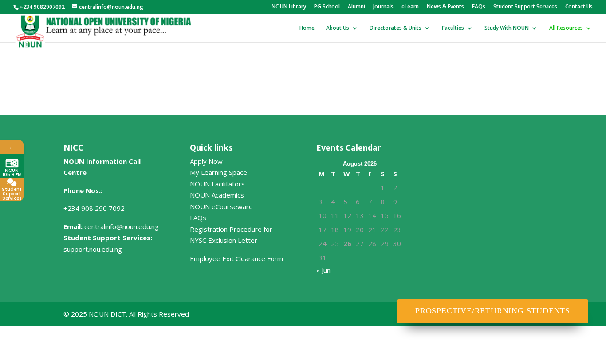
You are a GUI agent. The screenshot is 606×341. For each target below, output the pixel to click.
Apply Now (206, 161)
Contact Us (579, 7)
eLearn (410, 7)
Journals (383, 7)
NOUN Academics (217, 194)
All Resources (566, 28)
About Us (337, 28)
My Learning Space (218, 172)
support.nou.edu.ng (92, 249)
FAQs (478, 7)
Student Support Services (525, 7)
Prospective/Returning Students (492, 310)
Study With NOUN (506, 28)
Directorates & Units (395, 28)
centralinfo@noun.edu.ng (121, 226)
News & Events (445, 7)
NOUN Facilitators (217, 183)
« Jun (323, 270)
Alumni (356, 7)
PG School (327, 7)
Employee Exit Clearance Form (236, 258)
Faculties (453, 28)
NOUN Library (289, 7)
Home (307, 28)
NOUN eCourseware (221, 206)
